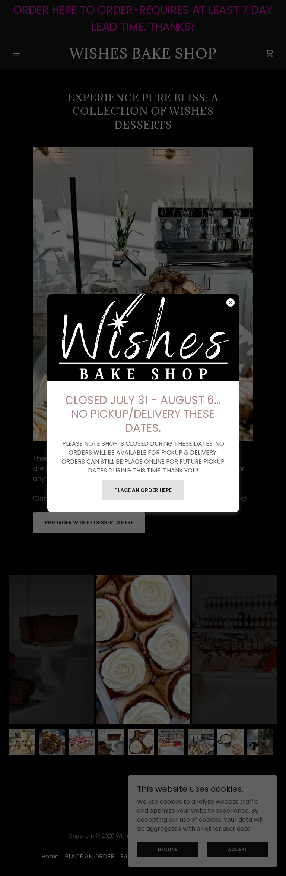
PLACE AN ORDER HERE (143, 490)
